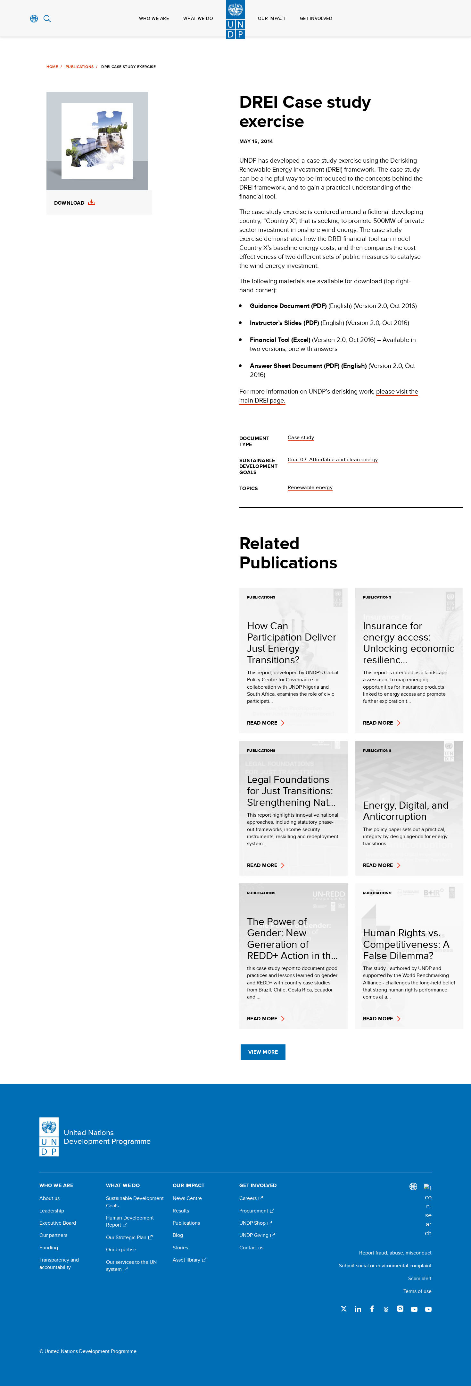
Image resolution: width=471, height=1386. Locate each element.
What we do (198, 18)
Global (34, 18)
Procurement (254, 1210)
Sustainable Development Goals (135, 1202)
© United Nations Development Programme (87, 1351)
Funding (48, 1247)
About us (49, 1198)
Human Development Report (130, 1221)
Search (47, 18)
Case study (301, 437)
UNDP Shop (253, 1223)
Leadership (51, 1210)
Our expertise (121, 1249)
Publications (80, 66)
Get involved (316, 18)
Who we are (154, 18)
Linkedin (358, 1308)
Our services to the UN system (131, 1266)
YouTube (414, 1308)
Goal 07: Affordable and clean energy (333, 459)
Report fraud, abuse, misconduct (395, 1252)
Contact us (251, 1247)
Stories (180, 1247)
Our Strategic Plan (127, 1237)
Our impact (271, 18)
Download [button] (69, 203)
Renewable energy (310, 487)
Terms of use (417, 1291)
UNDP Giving (254, 1235)
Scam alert (420, 1278)
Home (52, 66)
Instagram (400, 1308)
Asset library (187, 1259)
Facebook (372, 1308)
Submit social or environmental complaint (385, 1265)
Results (181, 1210)
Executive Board (57, 1223)
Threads (386, 1308)
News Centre (187, 1198)
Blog (178, 1235)
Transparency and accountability (59, 1263)
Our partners (53, 1235)
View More (263, 1052)
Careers (248, 1198)
